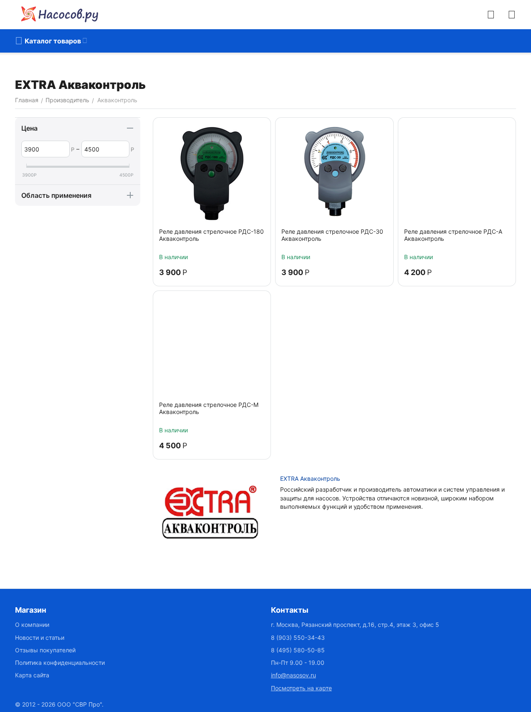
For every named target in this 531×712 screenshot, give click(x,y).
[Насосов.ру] (57, 14)
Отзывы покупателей (45, 650)
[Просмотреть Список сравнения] (491, 14)
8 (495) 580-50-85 (298, 650)
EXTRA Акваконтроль (310, 478)
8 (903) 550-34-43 (298, 637)
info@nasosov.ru (293, 675)
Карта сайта (32, 675)
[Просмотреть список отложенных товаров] (511, 14)
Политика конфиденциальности (60, 662)
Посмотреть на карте (301, 688)
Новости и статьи (39, 637)
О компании (32, 624)
